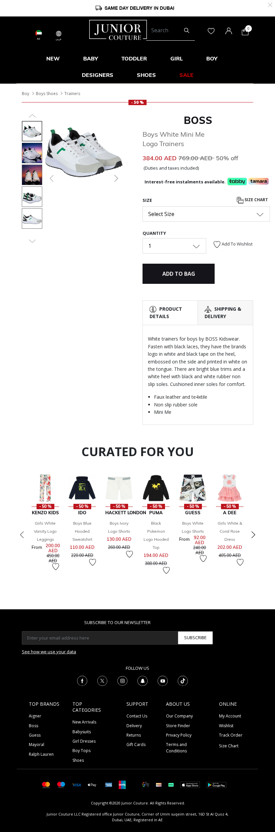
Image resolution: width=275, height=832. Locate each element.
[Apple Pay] (92, 784)
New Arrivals (84, 722)
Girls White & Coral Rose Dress (230, 531)
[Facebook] (82, 680)
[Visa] (76, 784)
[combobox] (170, 30)
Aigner (35, 716)
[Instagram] (122, 680)
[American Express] (108, 784)
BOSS (198, 120)
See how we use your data (49, 652)
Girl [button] (176, 58)
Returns (133, 735)
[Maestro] (61, 784)
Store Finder (178, 726)
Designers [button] (97, 75)
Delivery (134, 726)
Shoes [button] (146, 75)
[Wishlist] (55, 566)
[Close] (270, 4)
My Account (230, 716)
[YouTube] (163, 680)
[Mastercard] (46, 784)
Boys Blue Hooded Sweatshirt (82, 531)
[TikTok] (183, 680)
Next (253, 535)
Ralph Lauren (41, 754)
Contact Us (136, 716)
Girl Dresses (84, 741)
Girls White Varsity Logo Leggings (45, 531)
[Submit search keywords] (186, 30)
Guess (35, 735)
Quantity (154, 233)
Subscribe (195, 637)
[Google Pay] (146, 784)
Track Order (230, 735)
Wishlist (226, 726)
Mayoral (36, 744)
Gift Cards (136, 744)
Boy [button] (211, 58)
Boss (33, 726)
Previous (22, 535)
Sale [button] (186, 75)
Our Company (179, 716)
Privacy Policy (178, 735)
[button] (51, 178)
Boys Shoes (47, 93)
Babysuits (81, 732)
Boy (25, 93)
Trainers (72, 93)
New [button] (53, 58)
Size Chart (255, 200)
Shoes (78, 760)
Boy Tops (81, 750)
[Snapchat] (143, 680)
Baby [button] (90, 58)
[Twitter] (102, 680)
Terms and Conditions (176, 747)
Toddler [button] (134, 58)
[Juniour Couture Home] (118, 29)
